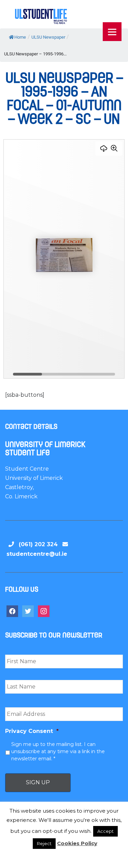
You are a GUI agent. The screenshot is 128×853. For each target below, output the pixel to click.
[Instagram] (43, 610)
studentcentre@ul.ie (36, 554)
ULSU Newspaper (48, 37)
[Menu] (112, 31)
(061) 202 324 (38, 544)
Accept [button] (105, 831)
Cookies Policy (77, 843)
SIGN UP (38, 782)
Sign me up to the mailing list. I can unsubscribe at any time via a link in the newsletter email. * (58, 751)
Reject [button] (44, 843)
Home (20, 37)
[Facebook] (12, 610)
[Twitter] (28, 610)
